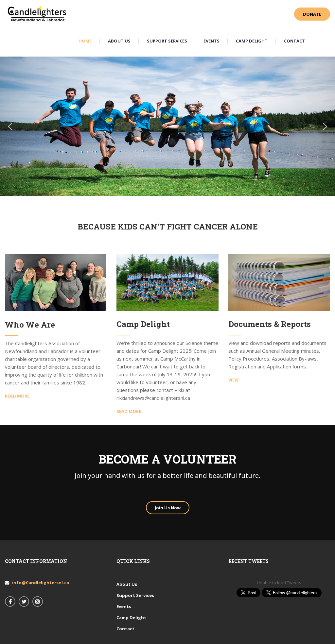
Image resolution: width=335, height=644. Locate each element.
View (233, 380)
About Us (126, 584)
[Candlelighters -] (37, 14)
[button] (10, 126)
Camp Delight (131, 617)
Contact (125, 629)
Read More (17, 396)
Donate (312, 14)
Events (123, 606)
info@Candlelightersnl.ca (40, 582)
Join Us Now (168, 508)
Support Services (135, 595)
